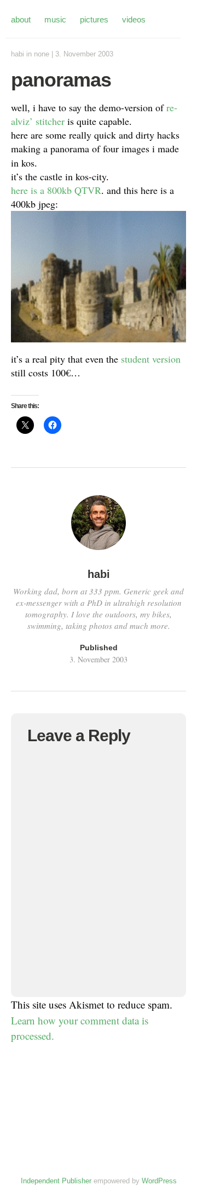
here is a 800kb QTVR (56, 190)
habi (17, 54)
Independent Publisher (56, 1181)
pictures (94, 19)
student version (151, 358)
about (21, 19)
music (55, 19)
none (41, 54)
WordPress (159, 1181)
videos (134, 19)
